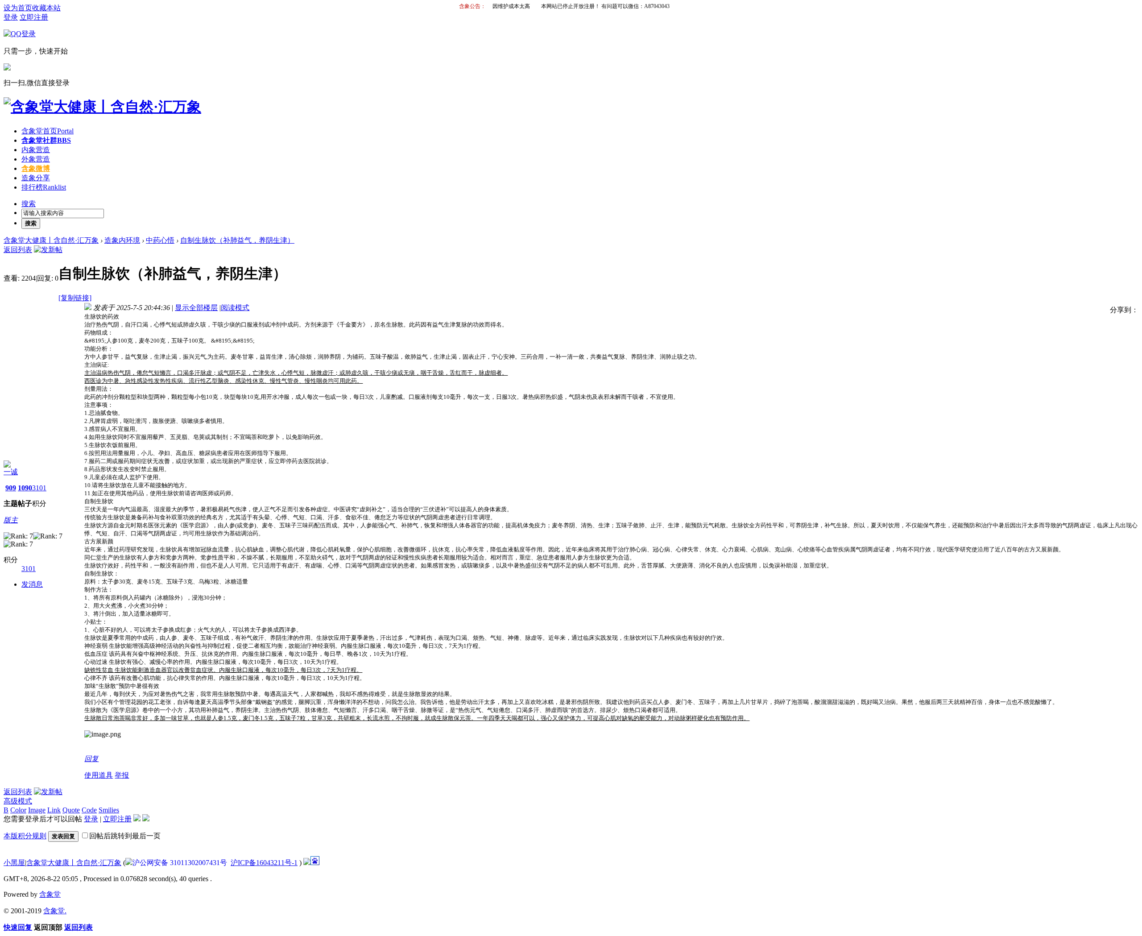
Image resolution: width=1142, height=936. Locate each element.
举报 (122, 775)
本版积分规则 (25, 836)
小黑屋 (14, 862)
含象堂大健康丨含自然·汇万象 (51, 240)
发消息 (32, 584)
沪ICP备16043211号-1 (264, 862)
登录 (11, 17)
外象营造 (35, 159)
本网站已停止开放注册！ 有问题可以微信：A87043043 (605, 6)
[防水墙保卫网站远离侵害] (306, 862)
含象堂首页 (47, 131)
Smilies (109, 810)
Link (54, 810)
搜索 (28, 203)
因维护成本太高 (511, 6)
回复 (91, 758)
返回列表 (18, 249)
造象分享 (35, 178)
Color (18, 810)
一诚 (11, 472)
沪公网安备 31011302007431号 (179, 862)
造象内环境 (122, 240)
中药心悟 (160, 240)
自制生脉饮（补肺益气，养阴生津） (237, 240)
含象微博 (35, 168)
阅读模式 (235, 307)
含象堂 (50, 894)
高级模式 (18, 801)
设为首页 (18, 8)
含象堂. (54, 911)
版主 (11, 520)
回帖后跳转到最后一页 (125, 836)
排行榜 (43, 187)
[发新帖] (48, 249)
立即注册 (34, 17)
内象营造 (35, 149)
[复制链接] (74, 298)
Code (89, 810)
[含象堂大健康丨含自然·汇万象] (102, 107)
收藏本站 (46, 8)
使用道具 (98, 775)
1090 (25, 488)
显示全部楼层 (196, 307)
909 (10, 488)
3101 (39, 488)
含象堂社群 (46, 140)
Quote (71, 810)
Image (37, 810)
